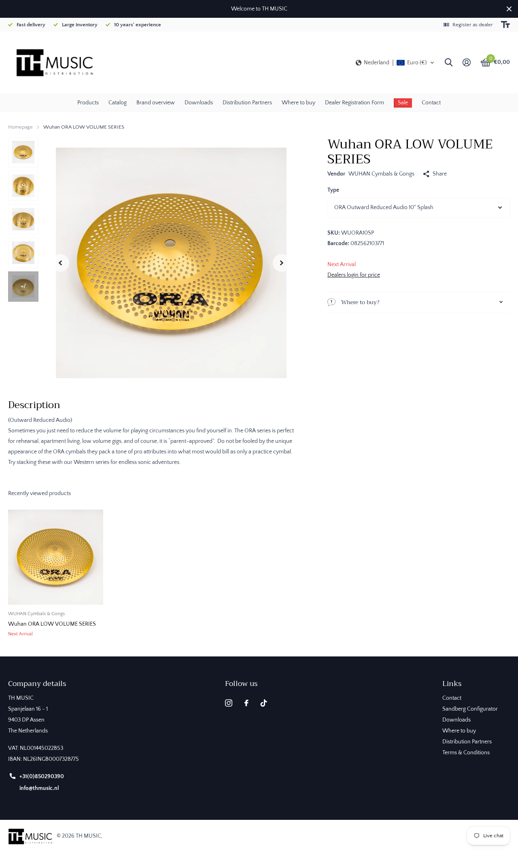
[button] (395, 62)
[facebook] (246, 703)
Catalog (117, 102)
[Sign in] (466, 62)
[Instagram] (228, 703)
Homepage (20, 127)
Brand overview (155, 102)
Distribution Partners (247, 102)
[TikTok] (264, 703)
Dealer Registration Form (354, 102)
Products (88, 102)
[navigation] (23, 152)
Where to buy (298, 102)
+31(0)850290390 (41, 776)
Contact (431, 102)
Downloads (199, 102)
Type (333, 190)
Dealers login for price (353, 275)
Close (509, 9)
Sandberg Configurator (470, 709)
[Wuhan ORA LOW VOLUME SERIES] (55, 557)
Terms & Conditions (466, 752)
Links (451, 683)
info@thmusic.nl (39, 788)
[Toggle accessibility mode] (505, 24)
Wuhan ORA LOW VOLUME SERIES (52, 624)
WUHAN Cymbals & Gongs (381, 174)
